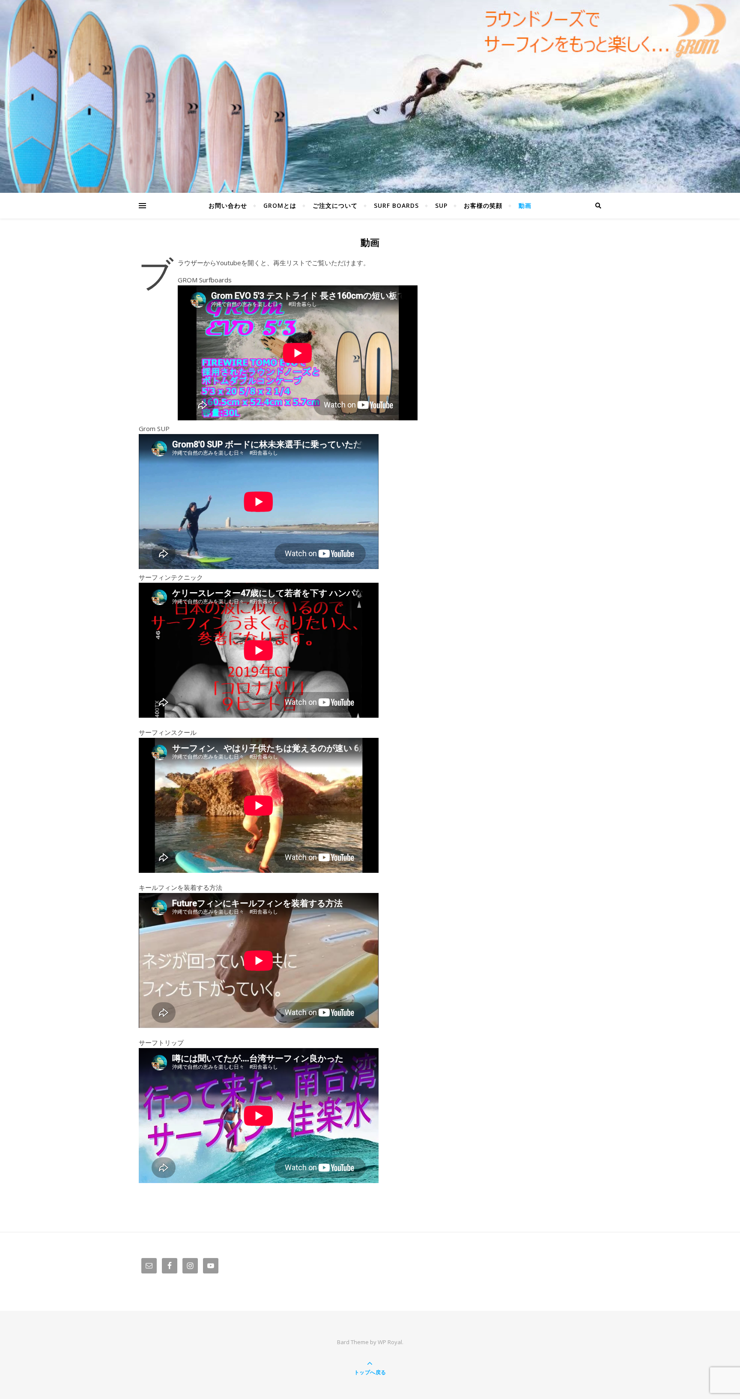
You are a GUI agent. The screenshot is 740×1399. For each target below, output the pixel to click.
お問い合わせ (228, 205)
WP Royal (390, 1342)
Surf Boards (396, 205)
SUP (441, 205)
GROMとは (279, 205)
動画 (525, 205)
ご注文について (335, 205)
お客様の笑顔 (483, 205)
